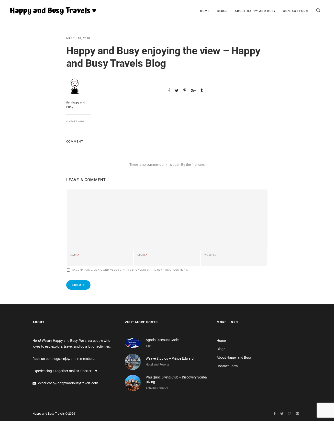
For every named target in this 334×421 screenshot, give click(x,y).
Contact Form (296, 11)
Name (74, 255)
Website (210, 255)
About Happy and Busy (255, 11)
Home (205, 11)
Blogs (222, 11)
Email (142, 255)
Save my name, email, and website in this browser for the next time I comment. (130, 270)
